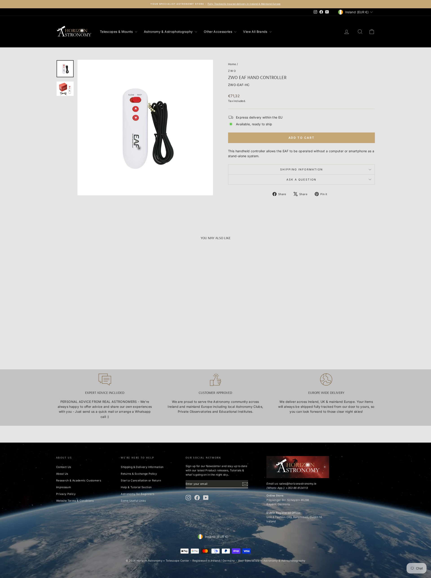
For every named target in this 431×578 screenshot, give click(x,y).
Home (232, 64)
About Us (62, 473)
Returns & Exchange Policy (139, 473)
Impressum (63, 487)
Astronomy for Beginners (137, 494)
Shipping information (301, 169)
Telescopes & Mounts (117, 31)
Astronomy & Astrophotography (169, 31)
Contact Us (63, 467)
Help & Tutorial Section (136, 487)
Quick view (94, 322)
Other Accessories (218, 31)
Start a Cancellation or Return (141, 480)
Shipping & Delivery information (142, 467)
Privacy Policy (66, 494)
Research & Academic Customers (78, 480)
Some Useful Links (133, 500)
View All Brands (255, 31)
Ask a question (301, 179)
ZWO (232, 71)
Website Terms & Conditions (75, 500)
